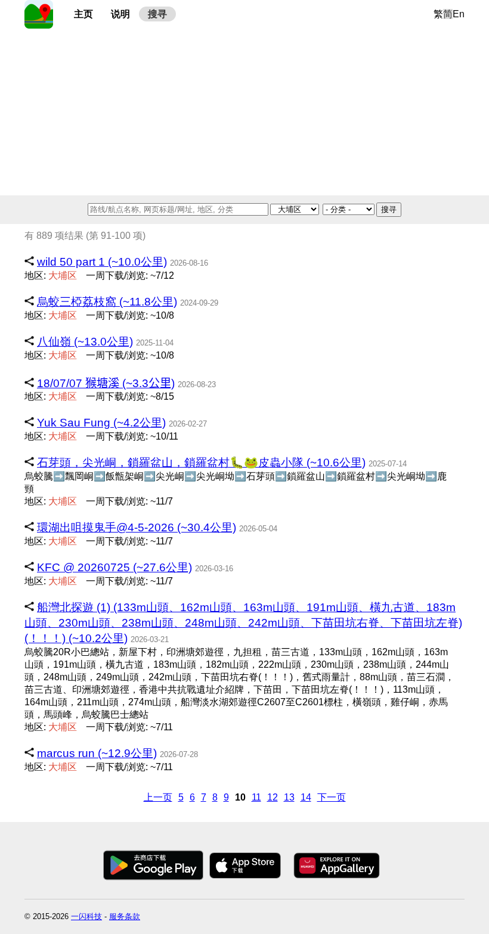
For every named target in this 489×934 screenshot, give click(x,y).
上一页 (158, 797)
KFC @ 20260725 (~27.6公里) (114, 567)
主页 (83, 14)
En (459, 14)
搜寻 (157, 14)
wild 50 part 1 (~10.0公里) (102, 262)
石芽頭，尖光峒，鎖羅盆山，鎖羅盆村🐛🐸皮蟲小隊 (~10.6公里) (201, 462)
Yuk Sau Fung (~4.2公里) (101, 422)
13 (289, 797)
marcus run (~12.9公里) (97, 753)
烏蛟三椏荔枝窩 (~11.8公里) (107, 301)
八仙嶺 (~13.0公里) (85, 341)
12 (272, 797)
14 (306, 797)
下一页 (331, 797)
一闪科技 (86, 916)
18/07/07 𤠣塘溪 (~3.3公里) (106, 383)
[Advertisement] (244, 112)
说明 (120, 14)
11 (256, 797)
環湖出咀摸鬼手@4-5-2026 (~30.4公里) (136, 527)
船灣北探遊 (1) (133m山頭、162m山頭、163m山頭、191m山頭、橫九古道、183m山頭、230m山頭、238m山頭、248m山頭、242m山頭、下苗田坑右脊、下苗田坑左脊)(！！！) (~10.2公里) (243, 623)
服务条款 (124, 916)
